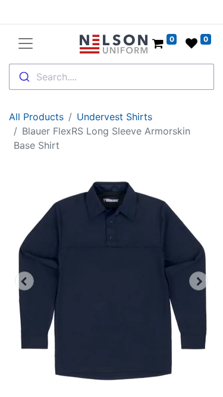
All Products (36, 117)
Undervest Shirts (114, 117)
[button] (24, 281)
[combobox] (111, 77)
